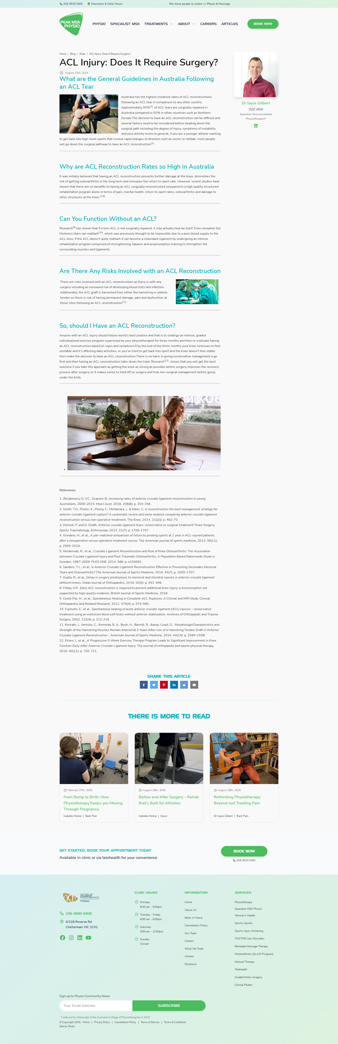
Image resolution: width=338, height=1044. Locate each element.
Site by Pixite (67, 1026)
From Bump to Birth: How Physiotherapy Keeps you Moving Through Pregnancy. (93, 803)
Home (188, 902)
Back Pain (91, 816)
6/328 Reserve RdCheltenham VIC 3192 (82, 924)
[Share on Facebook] (144, 685)
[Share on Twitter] (154, 685)
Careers (208, 24)
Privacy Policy (102, 1022)
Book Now (263, 24)
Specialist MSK (125, 24)
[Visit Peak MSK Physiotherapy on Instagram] (71, 938)
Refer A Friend (193, 918)
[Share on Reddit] (184, 685)
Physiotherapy (243, 902)
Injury (163, 816)
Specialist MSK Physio (248, 909)
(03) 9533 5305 (73, 4)
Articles (229, 24)
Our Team (191, 933)
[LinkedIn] (80, 938)
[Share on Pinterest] (164, 685)
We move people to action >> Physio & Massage (199, 4)
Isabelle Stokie (72, 816)
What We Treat (194, 949)
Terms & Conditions (175, 1022)
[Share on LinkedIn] (174, 685)
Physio (99, 24)
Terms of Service (150, 1022)
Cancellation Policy (196, 925)
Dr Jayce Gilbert (223, 816)
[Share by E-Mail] (194, 685)
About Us (190, 910)
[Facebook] (62, 938)
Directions (191, 964)
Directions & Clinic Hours (106, 4)
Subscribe (169, 1006)
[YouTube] (88, 938)
